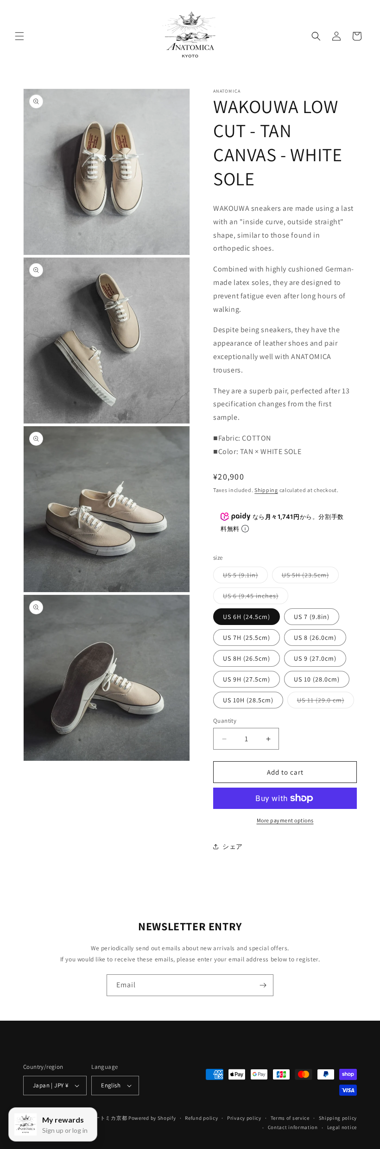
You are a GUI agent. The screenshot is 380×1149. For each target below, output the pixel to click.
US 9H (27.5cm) (246, 679)
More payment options (285, 820)
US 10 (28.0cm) (317, 679)
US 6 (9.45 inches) (255, 597)
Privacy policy (244, 1118)
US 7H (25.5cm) (246, 637)
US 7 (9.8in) (311, 616)
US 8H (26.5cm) (246, 658)
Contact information (293, 1127)
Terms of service (290, 1118)
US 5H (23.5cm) (310, 576)
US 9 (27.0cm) (315, 658)
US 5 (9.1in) (245, 576)
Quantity (224, 721)
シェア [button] (232, 846)
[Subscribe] (263, 985)
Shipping (266, 489)
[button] (19, 36)
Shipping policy (338, 1118)
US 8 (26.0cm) (315, 637)
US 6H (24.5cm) (246, 616)
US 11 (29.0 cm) (325, 701)
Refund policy (201, 1118)
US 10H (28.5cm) (248, 700)
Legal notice (342, 1127)
